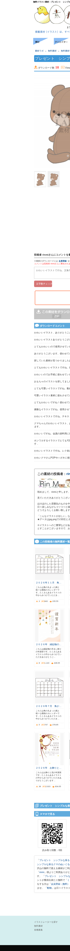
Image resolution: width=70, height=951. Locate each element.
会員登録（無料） (60, 884)
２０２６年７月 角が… (48, 706)
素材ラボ (39, 51)
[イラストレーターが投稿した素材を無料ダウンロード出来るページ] (43, 43)
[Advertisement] (16, 49)
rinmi (41, 872)
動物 (49, 888)
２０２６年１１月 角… (48, 582)
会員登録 (63, 261)
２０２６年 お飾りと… (48, 767)
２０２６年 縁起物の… (48, 644)
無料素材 (52, 51)
